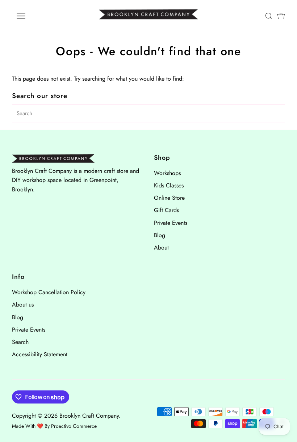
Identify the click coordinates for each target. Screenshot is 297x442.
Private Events (170, 223)
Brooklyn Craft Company (89, 415)
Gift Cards (166, 210)
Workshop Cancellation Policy (48, 292)
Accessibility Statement (39, 354)
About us (23, 304)
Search (20, 342)
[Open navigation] (44, 16)
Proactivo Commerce (74, 426)
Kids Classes (169, 185)
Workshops (167, 173)
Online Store (169, 198)
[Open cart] (281, 16)
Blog (159, 235)
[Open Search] (268, 16)
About (161, 247)
